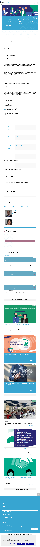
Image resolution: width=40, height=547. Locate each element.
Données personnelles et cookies (19, 534)
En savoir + (31, 267)
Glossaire (4, 520)
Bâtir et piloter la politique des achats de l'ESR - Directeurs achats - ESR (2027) (19, 287)
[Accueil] (2, 3)
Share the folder (34, 17)
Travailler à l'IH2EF (7, 517)
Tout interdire (21, 543)
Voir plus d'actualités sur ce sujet (20, 489)
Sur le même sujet (8, 51)
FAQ (20, 497)
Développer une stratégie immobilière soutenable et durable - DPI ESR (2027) (19, 274)
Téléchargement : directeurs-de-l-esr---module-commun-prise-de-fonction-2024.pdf (36, 18)
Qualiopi (32, 497)
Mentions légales (10, 534)
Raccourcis (7, 48)
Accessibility (37, 3)
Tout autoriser (30, 543)
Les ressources (6, 514)
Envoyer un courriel (16, 213)
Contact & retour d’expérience (7, 500)
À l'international (6, 511)
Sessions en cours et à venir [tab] (10, 195)
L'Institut (4, 506)
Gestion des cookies (29, 534)
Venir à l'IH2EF (7, 497)
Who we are (5, 522)
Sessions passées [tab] (21, 195)
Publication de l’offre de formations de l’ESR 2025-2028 (17, 448)
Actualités (5, 503)
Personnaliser (12, 543)
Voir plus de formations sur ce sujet (20, 299)
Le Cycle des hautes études (9, 509)
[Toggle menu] (39, 3)
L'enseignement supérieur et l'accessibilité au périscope (17, 354)
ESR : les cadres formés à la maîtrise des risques (15, 419)
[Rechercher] (35, 3)
